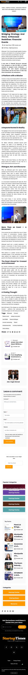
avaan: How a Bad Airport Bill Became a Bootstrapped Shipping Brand (17, 343)
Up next (13, 353)
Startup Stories (10, 7)
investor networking (7, 322)
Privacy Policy (16, 660)
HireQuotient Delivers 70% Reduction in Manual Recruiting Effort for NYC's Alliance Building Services (18, 535)
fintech (15, 322)
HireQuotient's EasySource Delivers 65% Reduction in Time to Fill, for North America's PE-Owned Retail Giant (18, 554)
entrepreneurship (7, 325)
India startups (6, 328)
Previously (15, 340)
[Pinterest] (13, 611)
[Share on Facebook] (8, 332)
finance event (6, 316)
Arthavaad (9, 313)
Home (3, 7)
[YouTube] (10, 611)
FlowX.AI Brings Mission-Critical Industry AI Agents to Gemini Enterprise (18, 526)
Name (5, 412)
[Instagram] (5, 611)
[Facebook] (2, 611)
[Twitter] (7, 611)
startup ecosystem (15, 316)
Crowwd (16, 313)
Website (6, 427)
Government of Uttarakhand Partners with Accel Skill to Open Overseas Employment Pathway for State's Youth (18, 545)
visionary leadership (17, 325)
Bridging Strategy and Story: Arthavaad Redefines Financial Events (13, 38)
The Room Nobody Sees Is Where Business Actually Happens (18, 564)
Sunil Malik (5, 319)
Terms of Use (14, 663)
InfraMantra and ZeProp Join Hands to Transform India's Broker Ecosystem (18, 574)
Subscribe (9, 466)
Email (5, 419)
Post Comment (9, 441)
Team (9, 660)
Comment (6, 399)
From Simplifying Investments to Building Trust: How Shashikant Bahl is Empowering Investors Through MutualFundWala (17, 356)
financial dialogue (14, 319)
